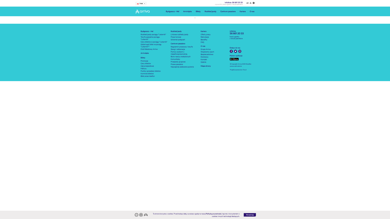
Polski (141, 3)
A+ (247, 3)
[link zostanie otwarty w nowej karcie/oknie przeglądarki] (231, 51)
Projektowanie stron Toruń (238, 70)
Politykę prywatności (214, 214)
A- (251, 3)
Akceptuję (250, 215)
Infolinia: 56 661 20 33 (234, 2)
